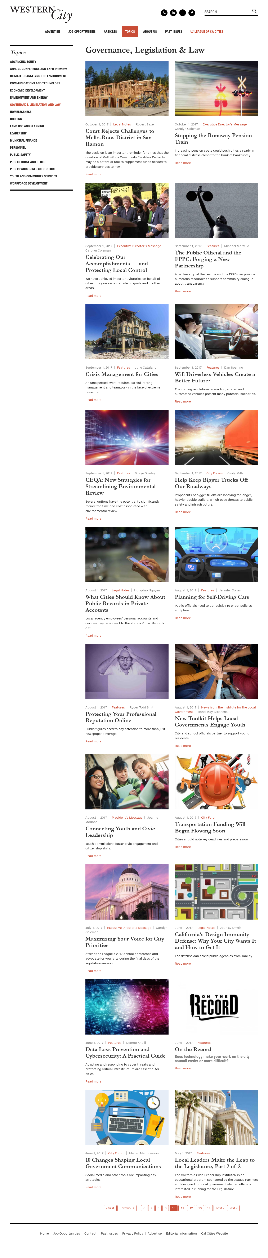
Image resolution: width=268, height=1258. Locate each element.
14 (208, 1208)
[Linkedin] (173, 12)
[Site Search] (254, 11)
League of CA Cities (209, 31)
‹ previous (127, 1208)
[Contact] (164, 12)
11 (182, 1208)
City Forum (214, 473)
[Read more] (127, 88)
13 (200, 1208)
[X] (182, 12)
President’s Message (127, 817)
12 (191, 1208)
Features (212, 246)
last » (233, 1208)
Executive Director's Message (225, 124)
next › (220, 1208)
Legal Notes (122, 124)
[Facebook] (191, 12)
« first (110, 1208)
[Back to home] (41, 13)
